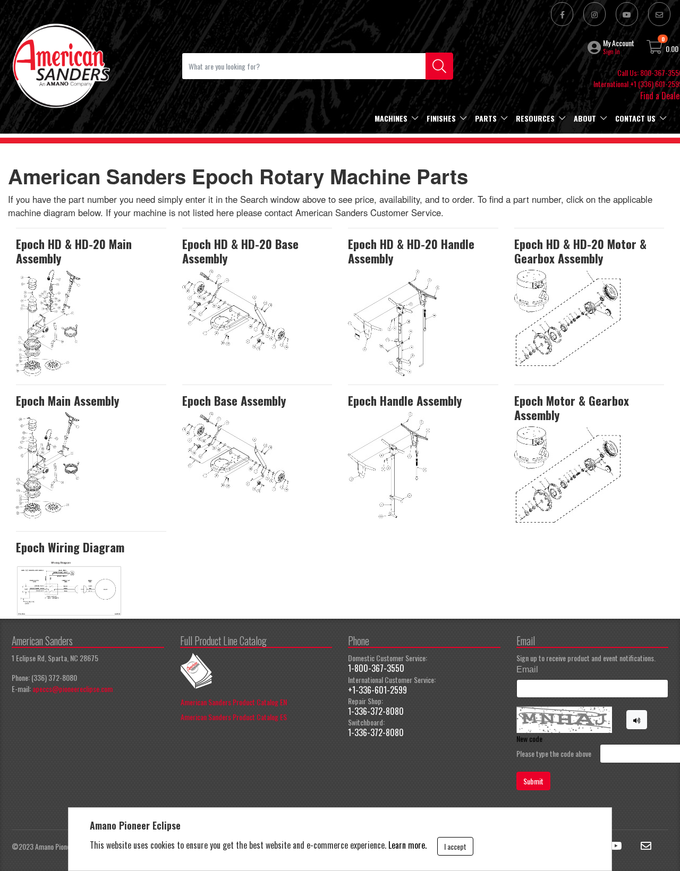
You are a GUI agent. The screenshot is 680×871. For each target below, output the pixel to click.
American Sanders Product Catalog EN (234, 701)
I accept (455, 846)
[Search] (439, 66)
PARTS (486, 118)
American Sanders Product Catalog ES (234, 716)
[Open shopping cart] (655, 48)
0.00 (672, 48)
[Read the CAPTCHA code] (637, 719)
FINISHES (441, 118)
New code (529, 738)
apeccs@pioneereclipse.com (72, 688)
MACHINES (391, 118)
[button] (595, 47)
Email (527, 669)
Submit (533, 781)
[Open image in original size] (60, 64)
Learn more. (407, 845)
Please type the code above (553, 753)
